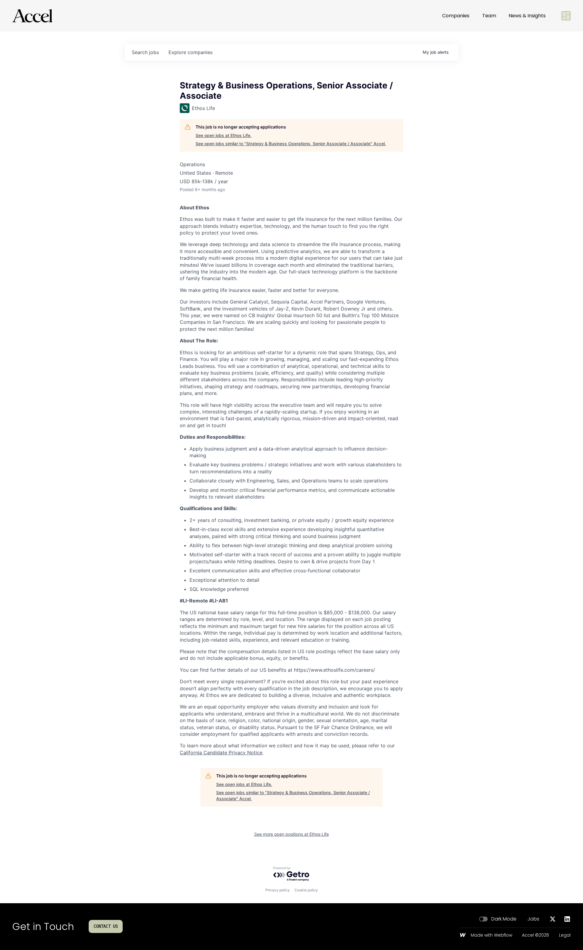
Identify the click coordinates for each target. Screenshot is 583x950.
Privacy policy (277, 890)
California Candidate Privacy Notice (221, 752)
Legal (565, 935)
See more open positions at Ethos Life (291, 834)
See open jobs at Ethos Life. (223, 135)
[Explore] (566, 16)
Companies (455, 15)
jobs (145, 52)
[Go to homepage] (32, 16)
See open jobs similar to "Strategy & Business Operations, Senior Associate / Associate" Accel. (291, 143)
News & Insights (527, 15)
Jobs (533, 919)
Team (489, 15)
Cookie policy (306, 890)
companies (191, 52)
